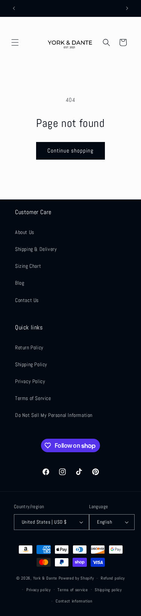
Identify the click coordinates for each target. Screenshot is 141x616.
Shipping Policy (31, 364)
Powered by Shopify (76, 578)
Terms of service (73, 589)
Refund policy (113, 578)
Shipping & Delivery (36, 249)
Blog (19, 282)
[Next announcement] (127, 8)
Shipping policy (108, 589)
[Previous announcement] (14, 8)
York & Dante (46, 578)
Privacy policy (38, 589)
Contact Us (27, 300)
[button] (15, 42)
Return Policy (29, 347)
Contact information (74, 601)
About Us (24, 232)
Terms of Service (33, 398)
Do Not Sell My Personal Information (53, 415)
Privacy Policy (30, 381)
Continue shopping (70, 150)
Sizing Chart (28, 266)
